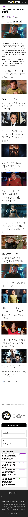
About (3, 501)
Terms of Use (14, 501)
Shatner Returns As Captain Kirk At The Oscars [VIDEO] (11, 166)
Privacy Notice (22, 501)
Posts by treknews (8, 444)
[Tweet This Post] (11, 21)
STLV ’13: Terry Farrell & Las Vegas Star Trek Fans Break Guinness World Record (14, 313)
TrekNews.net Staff (11, 16)
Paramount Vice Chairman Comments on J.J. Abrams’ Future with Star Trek (13, 104)
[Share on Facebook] (8, 21)
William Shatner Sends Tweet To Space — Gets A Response (13, 74)
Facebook (23, 373)
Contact (8, 501)
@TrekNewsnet (7, 373)
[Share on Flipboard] (14, 21)
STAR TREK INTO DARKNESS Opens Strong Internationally (12, 258)
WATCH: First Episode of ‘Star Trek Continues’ (13, 284)
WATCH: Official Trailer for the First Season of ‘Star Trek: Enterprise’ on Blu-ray (13, 136)
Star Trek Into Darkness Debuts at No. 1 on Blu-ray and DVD (13, 343)
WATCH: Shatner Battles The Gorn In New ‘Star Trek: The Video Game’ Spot (13, 227)
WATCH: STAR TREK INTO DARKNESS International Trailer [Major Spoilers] (11, 196)
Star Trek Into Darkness (17, 404)
